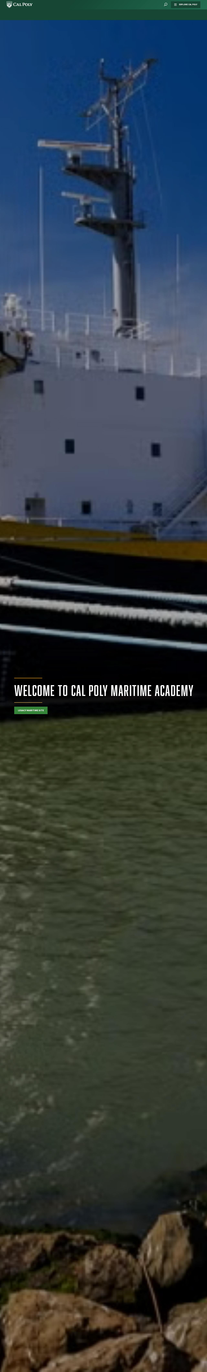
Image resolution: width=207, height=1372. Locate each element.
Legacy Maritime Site (31, 710)
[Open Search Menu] (165, 4)
